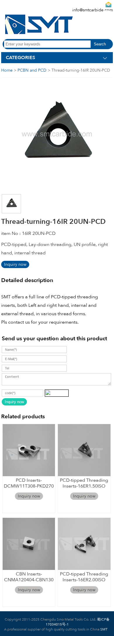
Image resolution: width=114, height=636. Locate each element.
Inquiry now (15, 264)
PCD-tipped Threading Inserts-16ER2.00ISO (84, 577)
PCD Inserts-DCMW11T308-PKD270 (29, 483)
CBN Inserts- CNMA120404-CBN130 (28, 577)
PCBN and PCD (32, 70)
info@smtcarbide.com (92, 10)
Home (7, 70)
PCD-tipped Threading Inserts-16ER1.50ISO (84, 483)
